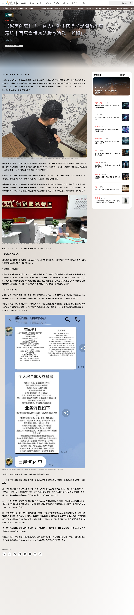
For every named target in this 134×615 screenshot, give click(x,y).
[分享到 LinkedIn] (25, 554)
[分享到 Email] (35, 554)
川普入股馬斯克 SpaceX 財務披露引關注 (79, 8)
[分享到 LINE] (20, 554)
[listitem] (112, 105)
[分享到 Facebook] (15, 554)
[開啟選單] (3, 3)
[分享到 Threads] (9, 554)
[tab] (23, 3)
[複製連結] (40, 554)
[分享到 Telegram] (30, 554)
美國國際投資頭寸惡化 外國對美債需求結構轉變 (46, 8)
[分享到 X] (4, 554)
